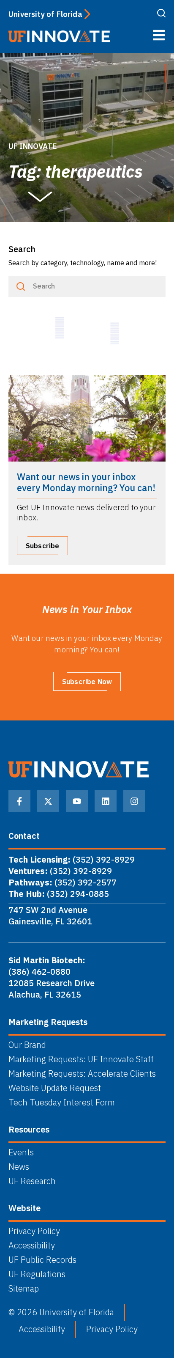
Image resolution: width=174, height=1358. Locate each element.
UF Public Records (42, 1260)
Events (21, 1152)
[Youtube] (77, 801)
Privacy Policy (34, 1231)
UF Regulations (36, 1274)
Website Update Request (54, 1088)
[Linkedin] (106, 801)
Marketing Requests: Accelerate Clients (82, 1074)
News (18, 1167)
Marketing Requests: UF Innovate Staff (81, 1059)
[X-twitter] (48, 801)
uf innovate (32, 146)
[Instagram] (134, 801)
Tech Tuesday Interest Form (61, 1102)
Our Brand (27, 1045)
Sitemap (23, 1289)
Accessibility (31, 1245)
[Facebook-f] (19, 801)
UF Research (32, 1181)
